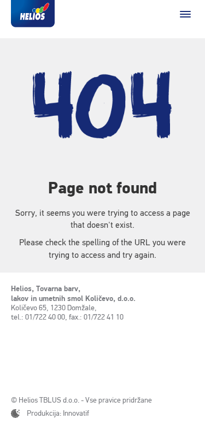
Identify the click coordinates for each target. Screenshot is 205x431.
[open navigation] (185, 14)
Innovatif (76, 413)
